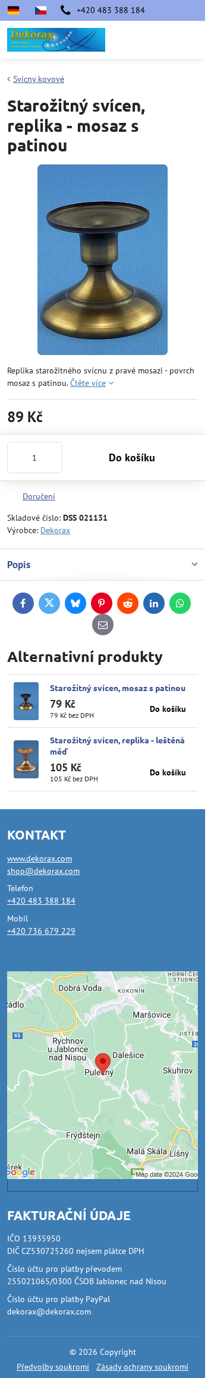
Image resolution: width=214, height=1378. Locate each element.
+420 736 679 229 (41, 931)
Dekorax (55, 530)
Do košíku (132, 457)
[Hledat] (133, 40)
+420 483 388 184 (41, 900)
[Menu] (191, 40)
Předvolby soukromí (53, 1366)
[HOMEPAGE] (40, 10)
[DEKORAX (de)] (17, 10)
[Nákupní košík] (162, 40)
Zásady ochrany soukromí (142, 1366)
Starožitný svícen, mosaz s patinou (117, 687)
